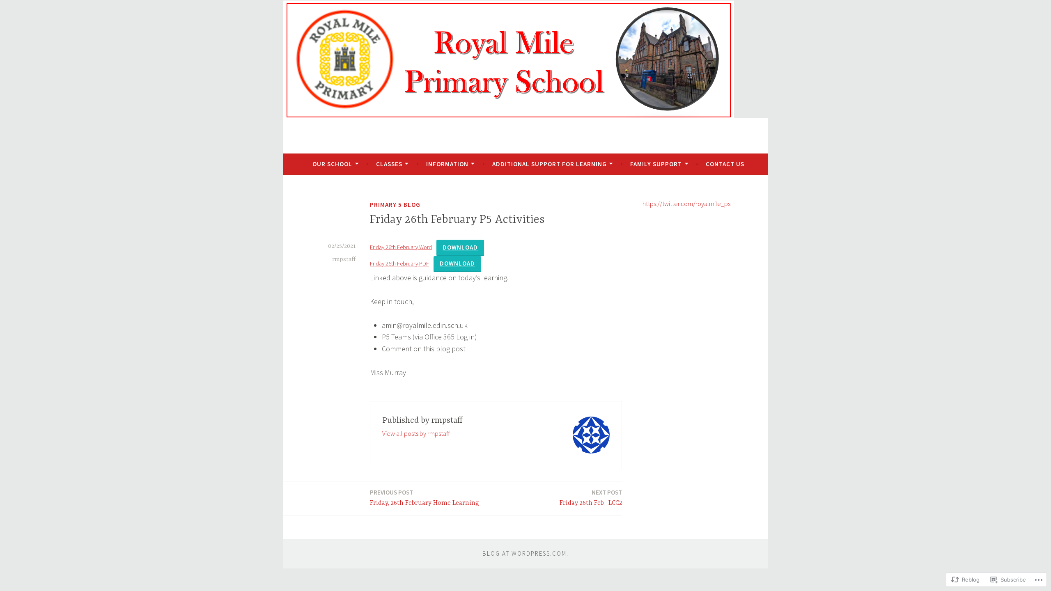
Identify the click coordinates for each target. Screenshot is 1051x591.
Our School (332, 164)
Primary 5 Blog (395, 204)
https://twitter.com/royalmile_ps (686, 203)
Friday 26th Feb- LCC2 (591, 497)
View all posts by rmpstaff (416, 433)
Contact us (725, 164)
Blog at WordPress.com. (525, 553)
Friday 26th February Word (401, 247)
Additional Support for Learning (549, 164)
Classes (389, 164)
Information (447, 164)
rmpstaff (344, 259)
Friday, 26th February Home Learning (424, 497)
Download (460, 247)
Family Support (656, 164)
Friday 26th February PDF (399, 263)
